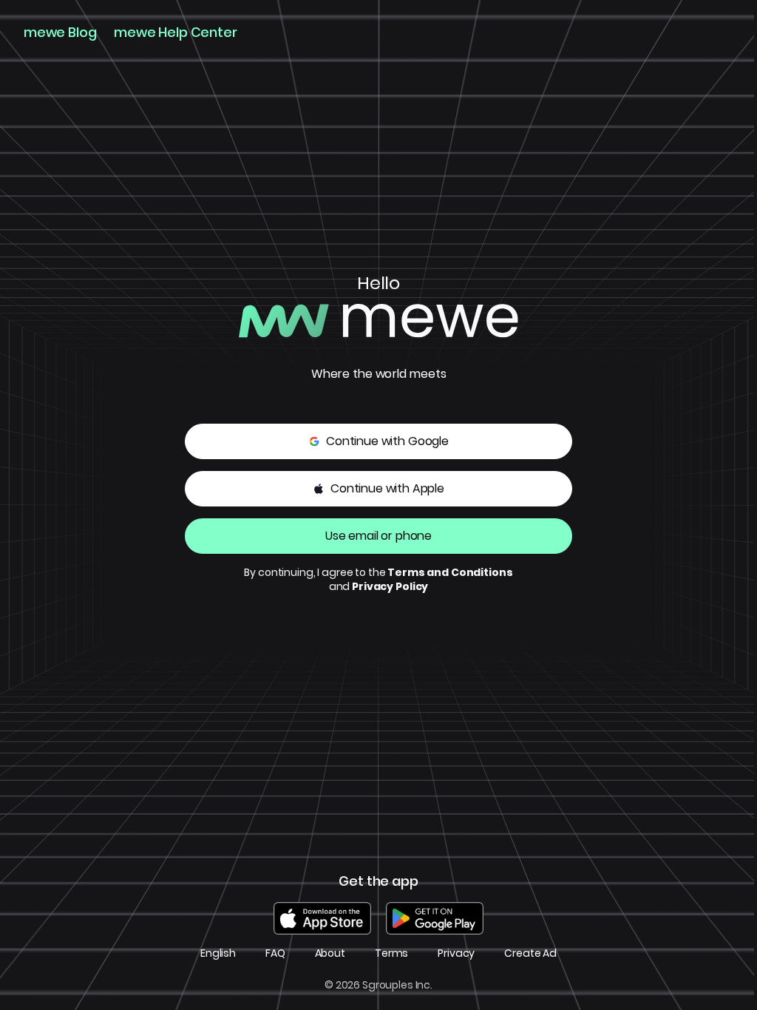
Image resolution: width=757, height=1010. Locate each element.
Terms (391, 953)
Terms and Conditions (449, 572)
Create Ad (530, 953)
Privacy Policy (390, 586)
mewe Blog (60, 32)
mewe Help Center (175, 32)
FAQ (275, 953)
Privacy (456, 953)
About (330, 953)
